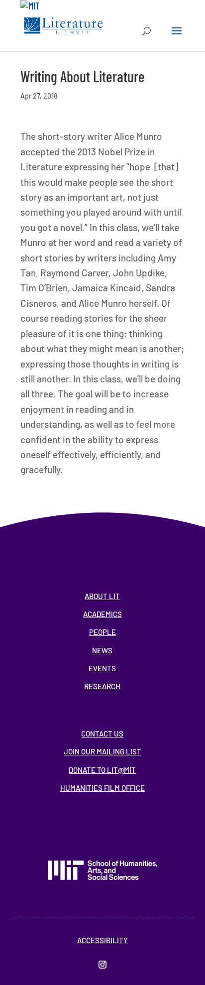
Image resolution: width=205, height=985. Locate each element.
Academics (102, 614)
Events (102, 668)
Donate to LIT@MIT (102, 769)
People (102, 631)
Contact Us (102, 733)
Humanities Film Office (102, 787)
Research (102, 686)
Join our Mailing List (102, 751)
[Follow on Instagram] (102, 965)
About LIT (102, 596)
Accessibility (102, 940)
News (102, 650)
